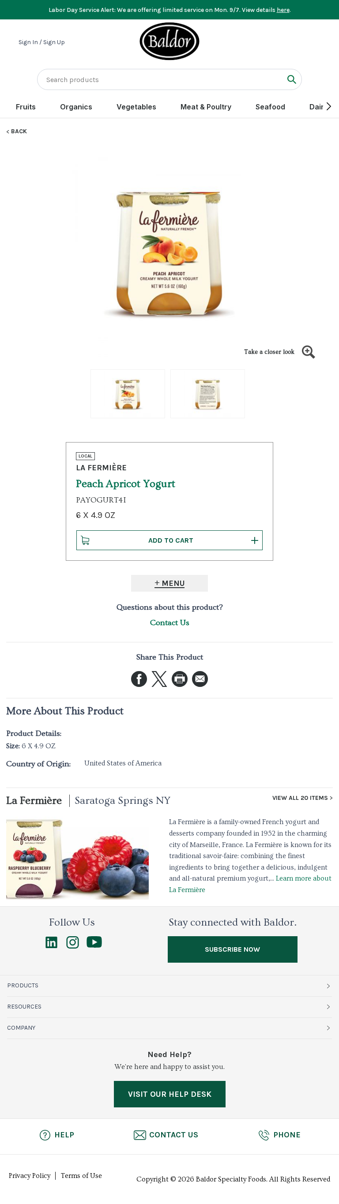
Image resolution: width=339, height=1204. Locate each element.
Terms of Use (81, 1176)
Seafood (270, 106)
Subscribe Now (232, 949)
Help (64, 1135)
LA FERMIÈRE (101, 468)
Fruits (26, 106)
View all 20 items (300, 798)
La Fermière (34, 800)
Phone (287, 1135)
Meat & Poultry (206, 106)
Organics (76, 106)
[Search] (291, 79)
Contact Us (169, 622)
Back (19, 131)
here (283, 10)
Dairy (318, 106)
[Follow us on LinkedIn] (51, 946)
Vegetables (136, 106)
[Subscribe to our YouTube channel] (94, 945)
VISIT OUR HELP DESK (169, 1094)
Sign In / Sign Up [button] (42, 42)
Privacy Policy (29, 1176)
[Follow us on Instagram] (73, 946)
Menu (173, 583)
